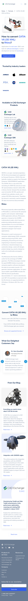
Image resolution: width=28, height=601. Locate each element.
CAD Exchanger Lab (6, 564)
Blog (3, 574)
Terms (10, 595)
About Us (4, 572)
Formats (10, 11)
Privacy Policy (5, 595)
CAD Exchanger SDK (7, 562)
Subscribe (14, 589)
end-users (14, 46)
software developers (13, 49)
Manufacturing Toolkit (7, 557)
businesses (20, 51)
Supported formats (20, 556)
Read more (14, 534)
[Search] (21, 4)
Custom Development (7, 560)
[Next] (25, 361)
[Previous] (2, 361)
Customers (4, 570)
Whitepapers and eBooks (20, 558)
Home (3, 11)
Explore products (8, 56)
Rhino (7, 42)
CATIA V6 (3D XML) (14, 38)
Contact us (4, 577)
